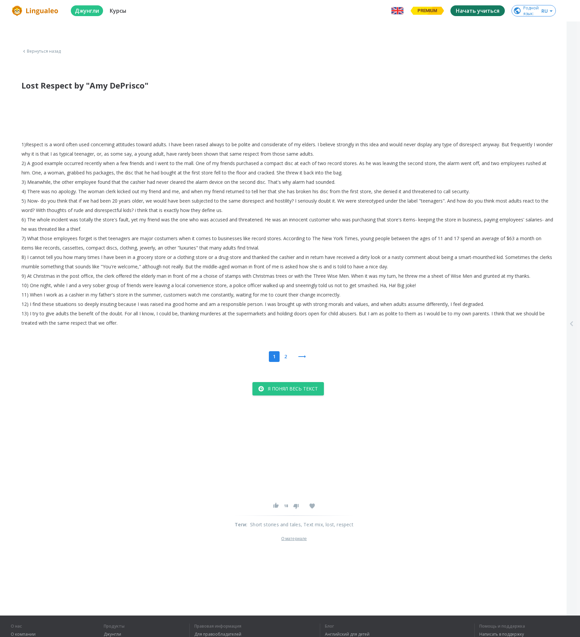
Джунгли (112, 634)
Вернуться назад (44, 51)
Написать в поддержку (501, 634)
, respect (343, 524)
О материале (294, 538)
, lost (328, 524)
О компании (23, 634)
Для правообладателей (217, 634)
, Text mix (312, 524)
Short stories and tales (275, 524)
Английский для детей (347, 634)
